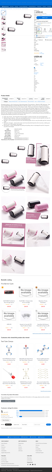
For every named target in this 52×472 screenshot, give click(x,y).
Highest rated (16, 424)
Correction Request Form (8, 401)
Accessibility (38, 448)
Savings (16, 6)
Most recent (8, 424)
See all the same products (46, 391)
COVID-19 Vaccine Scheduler (41, 443)
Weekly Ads (42, 437)
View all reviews (5, 420)
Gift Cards (20, 450)
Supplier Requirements (5, 452)
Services (11, 6)
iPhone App (29, 458)
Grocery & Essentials (23, 6)
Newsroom (3, 447)
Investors (3, 448)
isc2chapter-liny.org (36, 73)
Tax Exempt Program (40, 452)
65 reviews (42, 53)
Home (2, 8)
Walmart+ (20, 448)
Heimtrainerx (9, 2)
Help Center (25, 437)
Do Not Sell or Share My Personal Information (10, 465)
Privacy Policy (4, 459)
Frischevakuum (40, 2)
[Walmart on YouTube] (32, 464)
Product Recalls (39, 450)
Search (48, 424)
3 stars (17, 413)
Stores (19, 445)
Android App (29, 459)
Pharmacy (39, 6)
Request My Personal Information (7, 463)
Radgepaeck (35, 2)
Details (46, 37)
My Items (49, 6)
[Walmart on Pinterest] (35, 464)
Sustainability (3, 450)
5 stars (17, 410)
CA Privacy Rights (4, 461)
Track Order (34, 437)
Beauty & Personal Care (8, 8)
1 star (18, 416)
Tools (36, 101)
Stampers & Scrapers (41, 101)
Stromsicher (14, 2)
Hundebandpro (3, 2)
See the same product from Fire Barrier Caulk (42, 333)
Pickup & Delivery (32, 6)
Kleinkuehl (50, 2)
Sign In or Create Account (14, 437)
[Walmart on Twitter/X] (30, 464)
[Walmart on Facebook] (28, 464)
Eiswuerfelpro (24, 2)
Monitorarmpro (29, 2)
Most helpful (24, 424)
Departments (6, 6)
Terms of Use (3, 458)
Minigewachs (19, 2)
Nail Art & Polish (25, 8)
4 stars (17, 412)
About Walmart (4, 443)
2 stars (17, 415)
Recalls (37, 447)
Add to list (41, 39)
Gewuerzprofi (45, 2)
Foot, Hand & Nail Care (17, 8)
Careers (44, 6)
